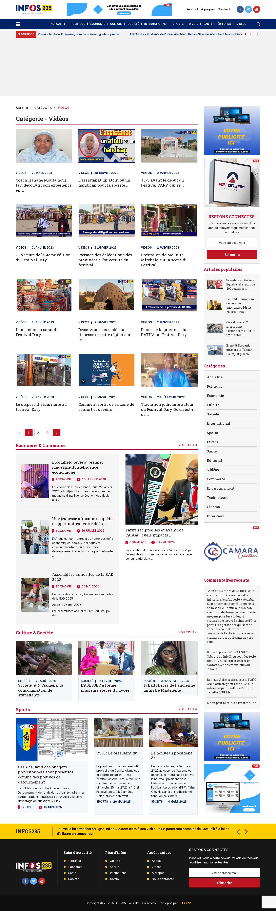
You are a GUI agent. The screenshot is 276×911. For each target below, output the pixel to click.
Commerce (216, 479)
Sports (178, 24)
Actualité (58, 24)
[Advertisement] (138, 68)
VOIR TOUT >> (188, 445)
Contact (224, 9)
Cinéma (213, 506)
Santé (207, 24)
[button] (238, 831)
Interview (215, 516)
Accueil (192, 9)
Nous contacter (163, 879)
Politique (78, 24)
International (155, 24)
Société (133, 24)
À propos (208, 9)
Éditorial (224, 24)
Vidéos (242, 24)
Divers (193, 24)
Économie (97, 24)
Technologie (217, 497)
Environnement (220, 488)
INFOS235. (119, 903)
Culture (116, 24)
